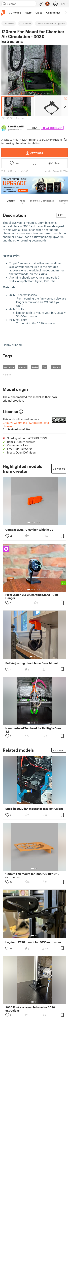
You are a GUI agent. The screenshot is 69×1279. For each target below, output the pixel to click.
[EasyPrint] (40, 4)
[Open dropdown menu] (66, 31)
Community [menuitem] (53, 12)
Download (36, 152)
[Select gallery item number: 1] (28, 522)
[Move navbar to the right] (65, 12)
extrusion (9, 367)
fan (45, 367)
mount (22, 367)
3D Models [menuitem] (15, 12)
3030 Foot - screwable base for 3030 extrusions (30, 1009)
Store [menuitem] (28, 12)
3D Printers (26, 23)
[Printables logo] (3, 13)
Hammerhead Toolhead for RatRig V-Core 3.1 (33, 730)
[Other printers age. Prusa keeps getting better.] (34, 185)
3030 (35, 367)
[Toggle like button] (7, 536)
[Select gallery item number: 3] (34, 522)
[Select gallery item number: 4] (37, 522)
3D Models (9, 23)
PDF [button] (62, 215)
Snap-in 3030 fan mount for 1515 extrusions (34, 808)
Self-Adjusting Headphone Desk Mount (31, 663)
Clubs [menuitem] (39, 12)
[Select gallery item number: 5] (39, 522)
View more (59, 468)
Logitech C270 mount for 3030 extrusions (33, 942)
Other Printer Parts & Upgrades (51, 23)
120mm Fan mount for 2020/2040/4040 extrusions (32, 875)
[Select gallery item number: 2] (32, 522)
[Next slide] (64, 106)
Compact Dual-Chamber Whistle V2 (29, 529)
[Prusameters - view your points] (47, 4)
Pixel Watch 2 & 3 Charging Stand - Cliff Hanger (31, 596)
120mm (56, 367)
